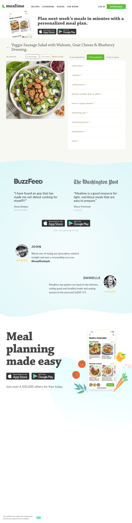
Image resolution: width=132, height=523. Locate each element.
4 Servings (31, 56)
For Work (72, 6)
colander (76, 75)
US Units (46, 56)
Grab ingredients (77, 57)
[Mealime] (13, 6)
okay (38, 517)
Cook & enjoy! (112, 57)
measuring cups (79, 112)
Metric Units (57, 56)
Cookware (48, 6)
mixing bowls (78, 131)
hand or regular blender (82, 103)
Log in (101, 6)
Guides (60, 6)
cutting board (78, 84)
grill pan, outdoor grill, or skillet (86, 93)
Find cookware (95, 57)
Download (116, 6)
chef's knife (77, 65)
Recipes (35, 6)
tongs (74, 140)
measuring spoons (80, 122)
